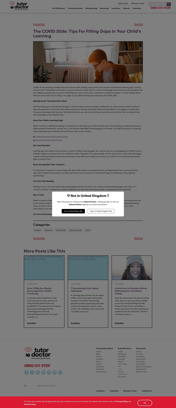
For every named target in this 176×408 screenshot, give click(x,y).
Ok (145, 403)
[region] (88, 402)
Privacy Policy (122, 401)
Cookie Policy (29, 404)
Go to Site (73, 211)
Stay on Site (101, 211)
